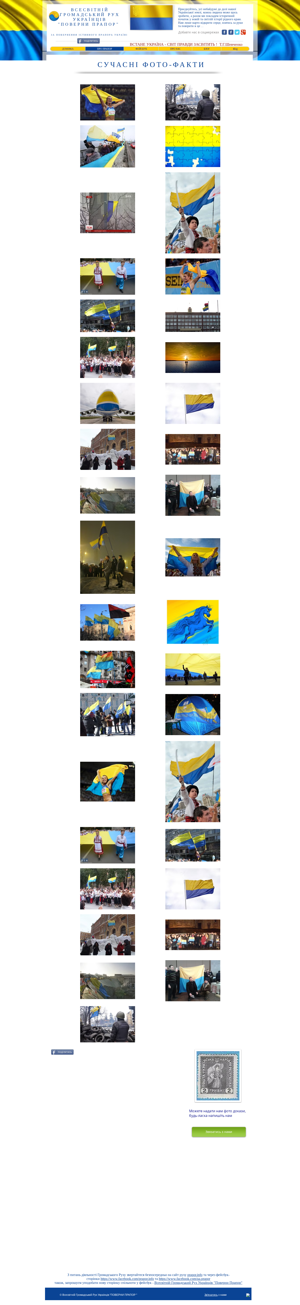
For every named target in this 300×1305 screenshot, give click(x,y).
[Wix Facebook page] (224, 32)
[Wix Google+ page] (243, 32)
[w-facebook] (248, 1295)
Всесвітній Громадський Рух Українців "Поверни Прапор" (198, 1283)
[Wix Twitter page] (237, 32)
